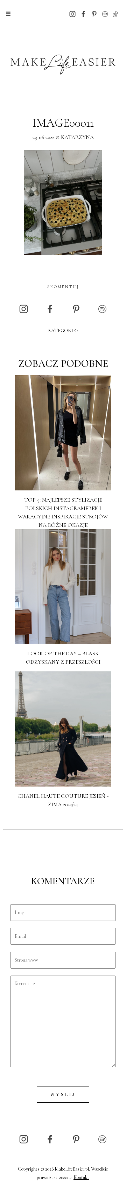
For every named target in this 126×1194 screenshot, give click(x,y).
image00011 (63, 123)
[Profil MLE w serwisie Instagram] (72, 13)
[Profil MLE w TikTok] (115, 13)
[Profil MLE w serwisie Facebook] (83, 13)
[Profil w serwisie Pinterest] (94, 13)
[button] (8, 14)
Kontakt (81, 1177)
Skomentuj (63, 286)
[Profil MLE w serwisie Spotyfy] (105, 13)
